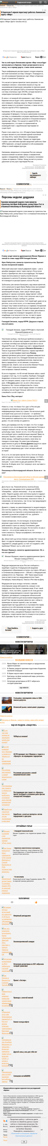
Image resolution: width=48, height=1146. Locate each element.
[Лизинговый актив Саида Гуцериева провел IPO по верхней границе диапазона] (7, 885)
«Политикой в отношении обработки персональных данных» (24, 1134)
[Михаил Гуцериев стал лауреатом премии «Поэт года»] (7, 837)
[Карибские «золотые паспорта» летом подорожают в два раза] (7, 815)
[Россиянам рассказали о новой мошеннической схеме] (7, 774)
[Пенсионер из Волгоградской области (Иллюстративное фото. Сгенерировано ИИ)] (24, 478)
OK (24, 1142)
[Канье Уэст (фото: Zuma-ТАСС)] (24, 400)
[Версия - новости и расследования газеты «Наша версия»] (7, 3)
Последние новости (24, 660)
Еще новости (24, 688)
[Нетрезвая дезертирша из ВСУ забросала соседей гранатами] (7, 965)
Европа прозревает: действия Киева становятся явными (11, 652)
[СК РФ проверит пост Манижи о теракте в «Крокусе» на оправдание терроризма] (7, 755)
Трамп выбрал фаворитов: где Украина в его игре (34, 652)
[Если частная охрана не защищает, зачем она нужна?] (7, 736)
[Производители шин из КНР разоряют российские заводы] (7, 1076)
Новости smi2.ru (6, 657)
